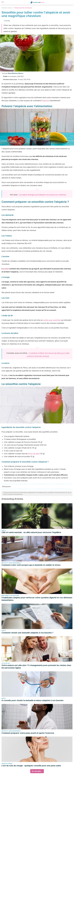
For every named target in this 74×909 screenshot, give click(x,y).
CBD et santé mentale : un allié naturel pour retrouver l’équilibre (31, 532)
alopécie (45, 101)
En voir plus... (37, 771)
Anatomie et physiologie (10, 595)
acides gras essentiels (52, 320)
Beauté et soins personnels (11, 563)
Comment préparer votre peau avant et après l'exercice (28, 733)
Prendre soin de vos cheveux (23, 8)
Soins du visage (7, 763)
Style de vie (6, 663)
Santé (4, 530)
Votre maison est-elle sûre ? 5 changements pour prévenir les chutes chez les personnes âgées (36, 666)
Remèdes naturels (7, 8)
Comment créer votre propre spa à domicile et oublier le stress (31, 565)
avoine (6, 269)
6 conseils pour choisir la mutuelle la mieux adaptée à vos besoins (32, 700)
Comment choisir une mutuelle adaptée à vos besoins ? (27, 633)
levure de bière (34, 454)
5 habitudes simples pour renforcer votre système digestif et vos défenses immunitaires (37, 598)
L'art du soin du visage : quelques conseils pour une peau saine (31, 765)
